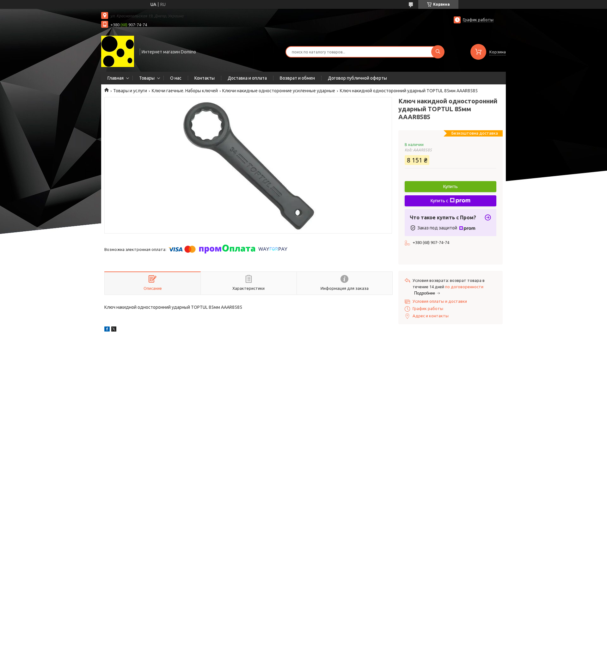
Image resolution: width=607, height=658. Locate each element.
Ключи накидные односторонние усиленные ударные (278, 90)
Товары (147, 78)
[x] (113, 329)
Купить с (439, 200)
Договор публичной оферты (357, 78)
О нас (175, 78)
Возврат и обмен (297, 78)
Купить (450, 186)
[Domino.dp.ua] (117, 51)
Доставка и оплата (247, 78)
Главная (115, 78)
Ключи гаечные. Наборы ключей (185, 90)
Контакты (204, 78)
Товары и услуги (130, 90)
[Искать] (438, 51)
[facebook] (107, 329)
